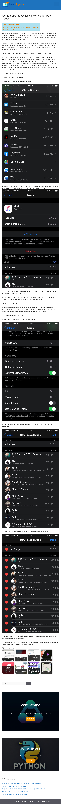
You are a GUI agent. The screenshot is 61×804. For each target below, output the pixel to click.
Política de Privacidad (44, 801)
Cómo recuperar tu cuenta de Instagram (15, 794)
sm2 (29, 801)
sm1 (25, 801)
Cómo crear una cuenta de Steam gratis (15, 791)
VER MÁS (30, 760)
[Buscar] (28, 683)
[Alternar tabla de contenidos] (36, 25)
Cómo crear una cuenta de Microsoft (14, 786)
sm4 (35, 801)
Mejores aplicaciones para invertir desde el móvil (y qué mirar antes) (24, 789)
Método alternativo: (10, 29)
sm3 (32, 801)
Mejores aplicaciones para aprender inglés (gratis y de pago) (21, 783)
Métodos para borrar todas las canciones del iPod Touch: (21, 27)
